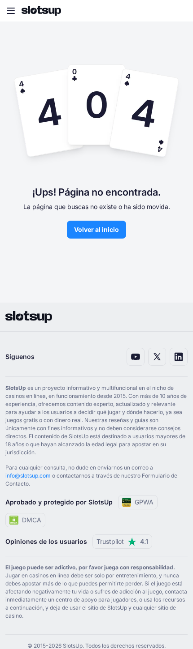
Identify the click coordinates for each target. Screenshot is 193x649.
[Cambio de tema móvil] (178, 10)
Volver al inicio (96, 229)
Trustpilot (122, 541)
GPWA (144, 502)
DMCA (31, 520)
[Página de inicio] (41, 11)
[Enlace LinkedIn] (179, 357)
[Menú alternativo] (11, 11)
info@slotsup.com (28, 475)
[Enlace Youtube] (136, 357)
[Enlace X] (157, 357)
